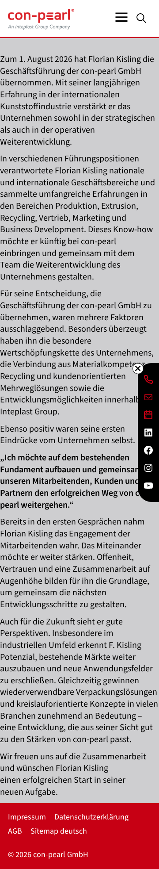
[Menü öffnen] (121, 17)
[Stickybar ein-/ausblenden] (138, 368)
